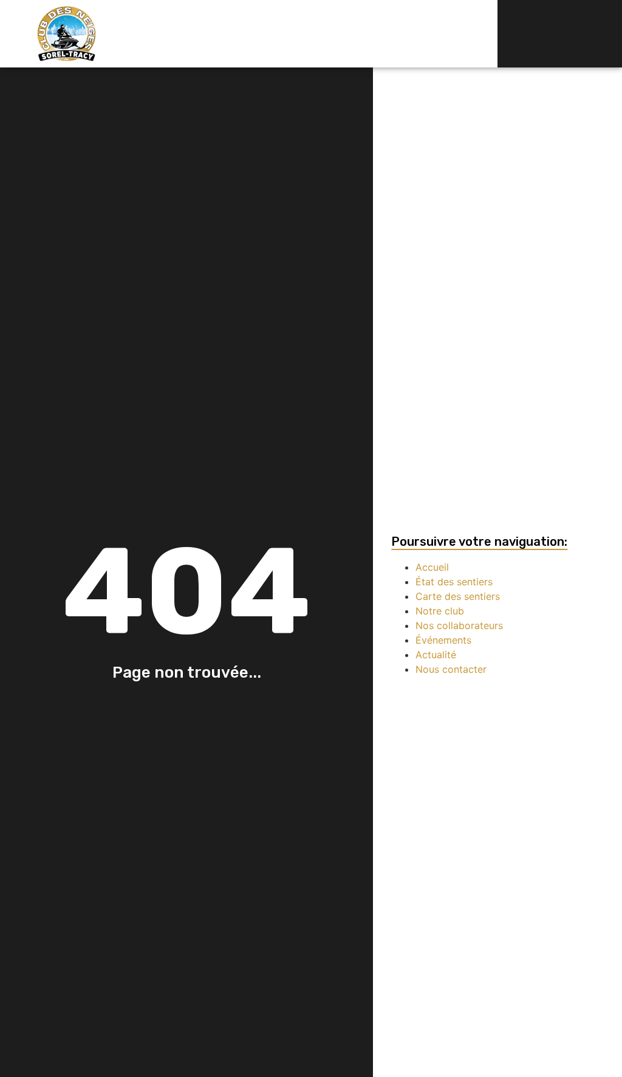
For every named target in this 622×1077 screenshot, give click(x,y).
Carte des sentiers (457, 596)
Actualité (435, 655)
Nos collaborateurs (459, 625)
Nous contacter (451, 669)
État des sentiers (454, 582)
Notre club (439, 611)
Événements (443, 640)
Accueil (432, 567)
